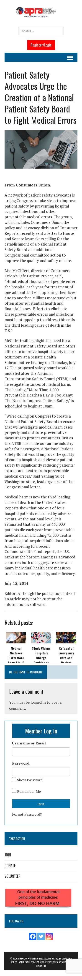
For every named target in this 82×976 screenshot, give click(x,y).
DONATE (10, 865)
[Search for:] (41, 31)
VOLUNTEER (12, 876)
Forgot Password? (27, 814)
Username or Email (29, 743)
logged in (38, 702)
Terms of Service (38, 962)
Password (20, 763)
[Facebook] (32, 936)
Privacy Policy (54, 962)
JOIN (8, 855)
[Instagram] (49, 936)
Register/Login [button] (41, 45)
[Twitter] (41, 936)
